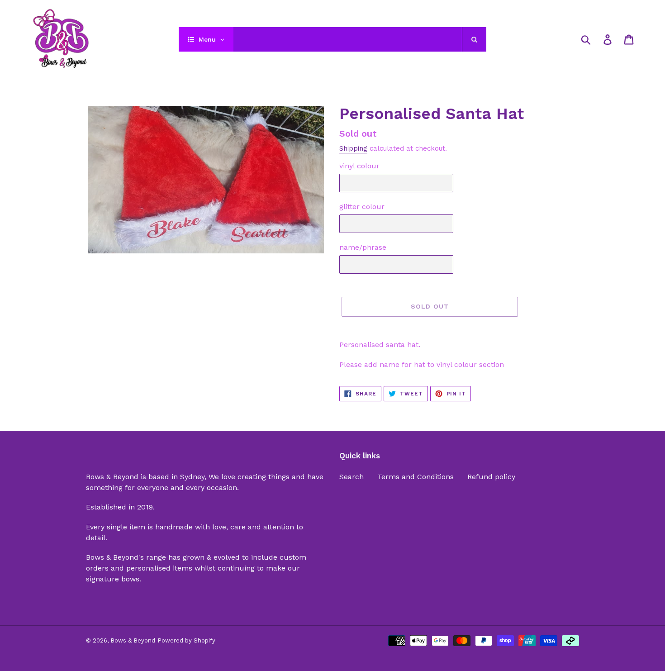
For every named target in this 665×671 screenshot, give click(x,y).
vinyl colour (359, 166)
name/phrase (362, 247)
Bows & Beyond (132, 640)
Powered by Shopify (186, 640)
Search (351, 476)
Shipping (353, 148)
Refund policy (491, 476)
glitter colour (362, 206)
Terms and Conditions (415, 476)
